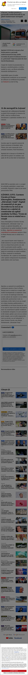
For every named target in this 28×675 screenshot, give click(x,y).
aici (7, 657)
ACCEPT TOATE (14, 670)
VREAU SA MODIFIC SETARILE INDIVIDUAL (14, 672)
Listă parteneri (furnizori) (5, 668)
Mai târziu (13, 8)
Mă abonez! (23, 8)
